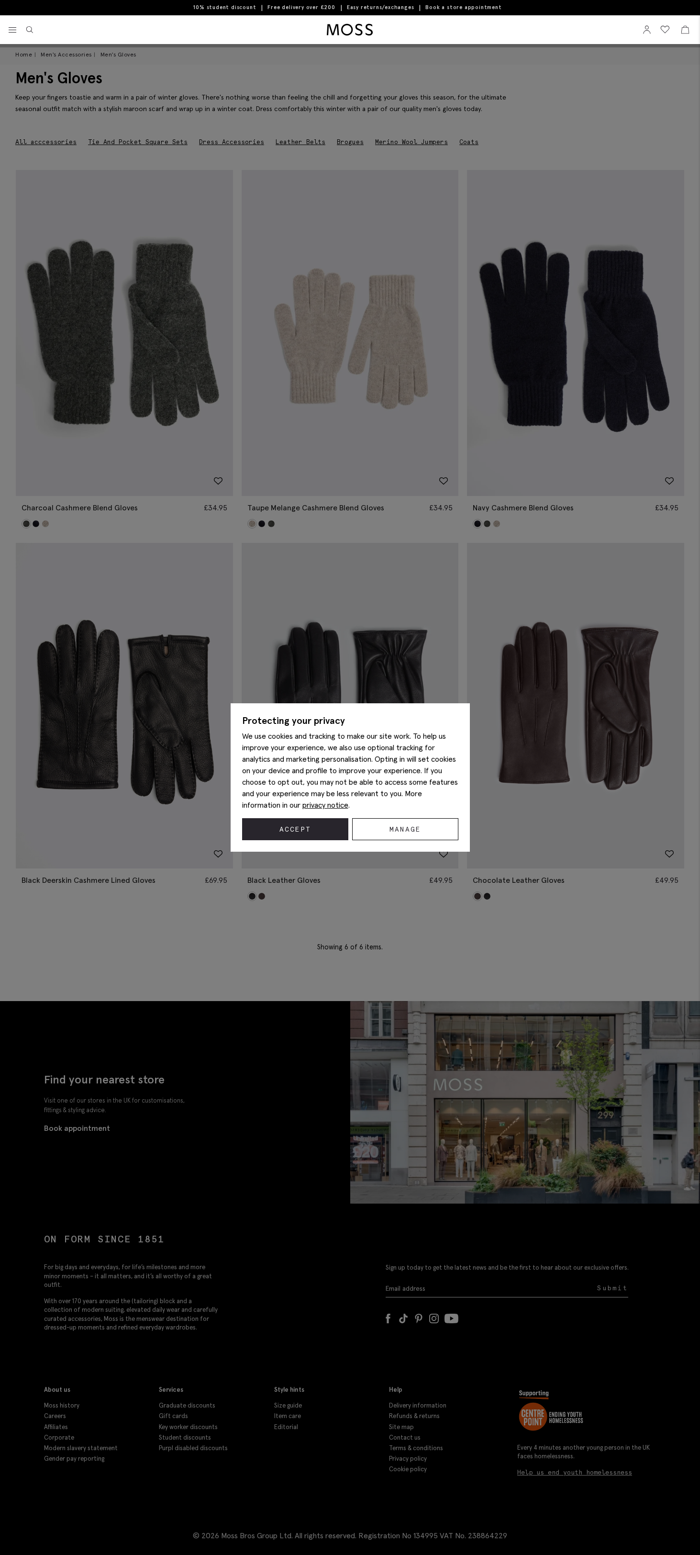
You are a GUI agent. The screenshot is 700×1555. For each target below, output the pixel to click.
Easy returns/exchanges (380, 7)
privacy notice (325, 805)
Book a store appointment (463, 7)
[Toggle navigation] (12, 30)
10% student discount (224, 7)
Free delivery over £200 (301, 7)
